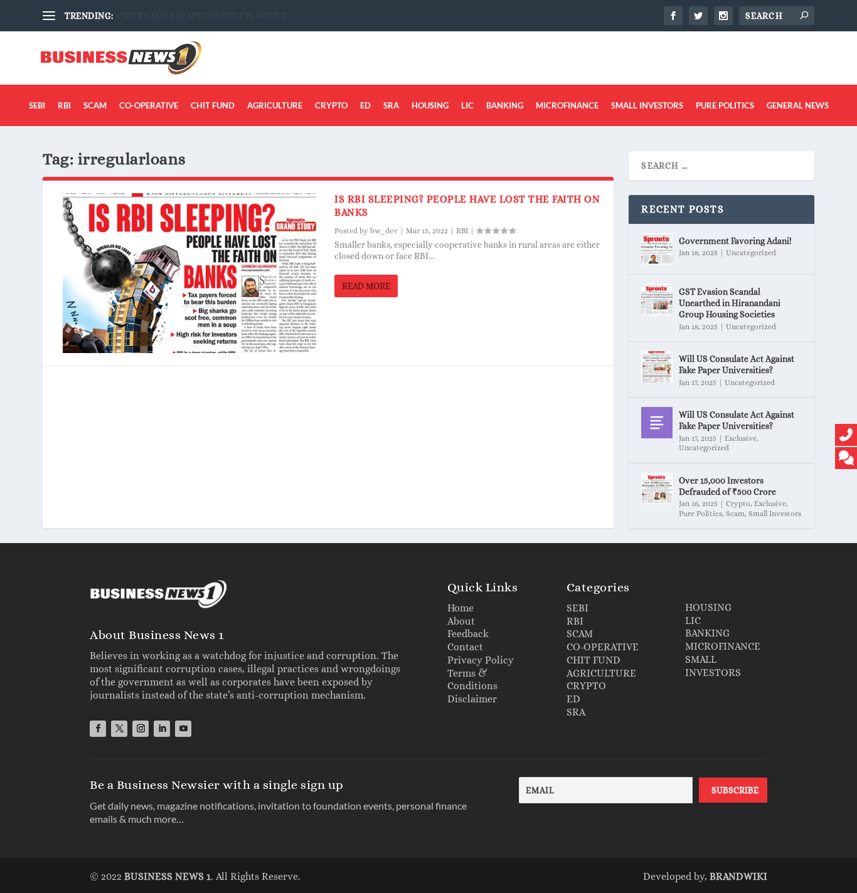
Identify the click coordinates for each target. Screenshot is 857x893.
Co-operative (148, 105)
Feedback (468, 634)
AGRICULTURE (601, 673)
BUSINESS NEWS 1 (167, 876)
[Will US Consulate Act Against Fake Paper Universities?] (657, 367)
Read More (366, 286)
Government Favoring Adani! (735, 241)
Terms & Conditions (472, 679)
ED (365, 105)
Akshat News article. (156, 16)
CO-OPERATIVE (603, 647)
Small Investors (647, 105)
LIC (467, 105)
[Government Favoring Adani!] (657, 249)
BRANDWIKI (738, 876)
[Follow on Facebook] (98, 729)
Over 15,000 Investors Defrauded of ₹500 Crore (727, 486)
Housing (430, 105)
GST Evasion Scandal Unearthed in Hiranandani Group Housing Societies (729, 303)
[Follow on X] (119, 729)
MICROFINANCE (722, 646)
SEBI (37, 105)
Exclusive (741, 438)
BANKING (707, 633)
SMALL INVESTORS (713, 666)
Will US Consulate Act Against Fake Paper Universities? (736, 364)
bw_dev (384, 230)
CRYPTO (586, 686)
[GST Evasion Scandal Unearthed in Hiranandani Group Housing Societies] (657, 299)
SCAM (580, 634)
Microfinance (567, 105)
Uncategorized (751, 252)
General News (798, 105)
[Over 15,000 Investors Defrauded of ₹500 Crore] (657, 488)
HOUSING (708, 607)
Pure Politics (725, 105)
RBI (64, 105)
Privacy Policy (480, 660)
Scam (95, 105)
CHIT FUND (593, 660)
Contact (465, 647)
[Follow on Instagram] (140, 729)
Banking (504, 105)
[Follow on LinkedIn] (162, 729)
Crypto (331, 105)
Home (460, 608)
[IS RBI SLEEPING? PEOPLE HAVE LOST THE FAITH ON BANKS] (188, 273)
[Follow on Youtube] (183, 729)
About (461, 621)
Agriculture (274, 105)
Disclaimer (472, 699)
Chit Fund (213, 105)
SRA (391, 105)
